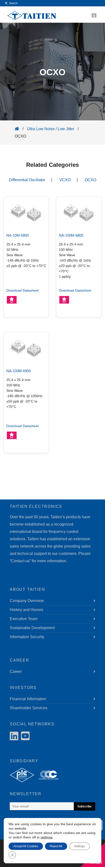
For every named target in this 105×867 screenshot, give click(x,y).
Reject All (56, 846)
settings (46, 837)
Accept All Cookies (25, 846)
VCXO (65, 180)
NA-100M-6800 (71, 235)
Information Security (27, 637)
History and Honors (26, 610)
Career (16, 671)
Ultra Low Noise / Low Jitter (50, 129)
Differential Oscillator (27, 180)
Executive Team (23, 619)
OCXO (90, 180)
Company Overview (27, 601)
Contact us (20, 561)
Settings (79, 846)
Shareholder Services (28, 708)
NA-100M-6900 (18, 371)
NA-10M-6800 (17, 235)
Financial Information (28, 699)
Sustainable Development (32, 628)
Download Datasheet (22, 290)
